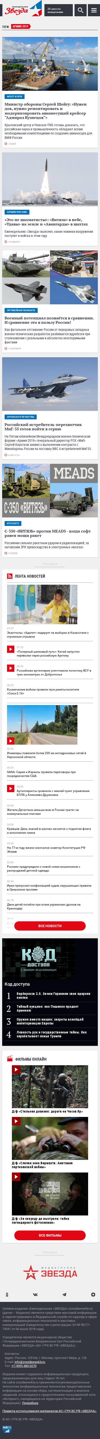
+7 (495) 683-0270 (23, 1366)
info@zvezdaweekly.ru (30, 1362)
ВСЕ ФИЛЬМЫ (50, 1235)
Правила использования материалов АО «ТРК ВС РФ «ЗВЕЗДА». (49, 1411)
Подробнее (30, 1403)
